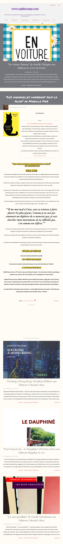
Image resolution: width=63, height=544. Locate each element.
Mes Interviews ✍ (25, 20)
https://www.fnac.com (40, 155)
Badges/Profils (15, 20)
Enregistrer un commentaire (34, 85)
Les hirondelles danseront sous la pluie (39, 123)
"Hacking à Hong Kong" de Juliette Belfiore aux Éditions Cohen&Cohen (31, 383)
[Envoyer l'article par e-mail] (35, 300)
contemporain (26, 300)
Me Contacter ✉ (46, 20)
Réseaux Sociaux (35, 20)
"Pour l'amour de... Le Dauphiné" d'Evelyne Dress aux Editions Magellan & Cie (31, 450)
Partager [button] (23, 85)
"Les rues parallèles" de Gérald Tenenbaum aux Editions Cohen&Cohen (31, 518)
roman (31, 300)
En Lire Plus (57, 402)
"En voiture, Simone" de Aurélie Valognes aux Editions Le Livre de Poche (31, 66)
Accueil (6, 20)
